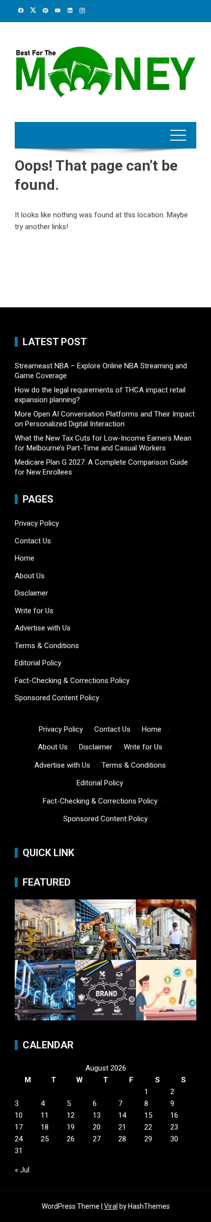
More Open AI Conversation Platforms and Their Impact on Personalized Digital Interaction (105, 419)
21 (122, 1127)
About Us (30, 575)
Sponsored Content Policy (57, 697)
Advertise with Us (43, 628)
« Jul (22, 1169)
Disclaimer (31, 593)
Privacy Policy (37, 523)
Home (24, 558)
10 (19, 1115)
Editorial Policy (38, 662)
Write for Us (34, 610)
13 (97, 1115)
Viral (111, 1206)
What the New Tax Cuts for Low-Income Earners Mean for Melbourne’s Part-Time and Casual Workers (103, 443)
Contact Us (33, 540)
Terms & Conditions (47, 645)
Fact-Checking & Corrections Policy (72, 680)
